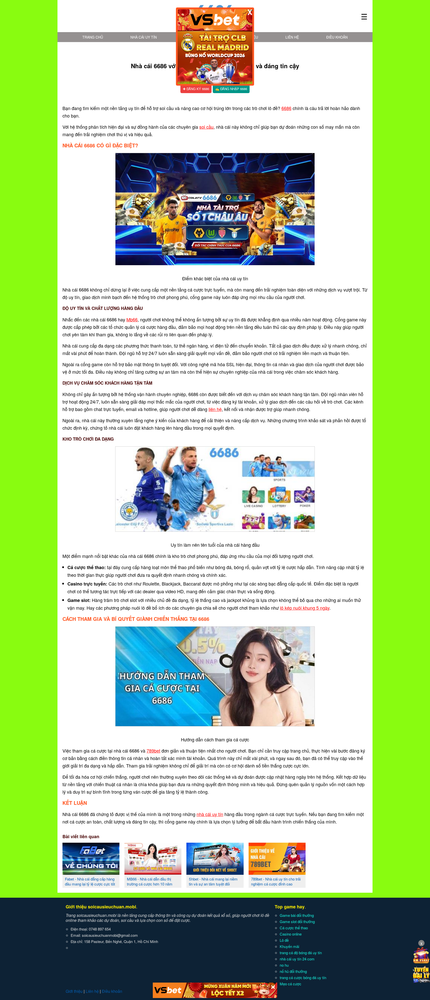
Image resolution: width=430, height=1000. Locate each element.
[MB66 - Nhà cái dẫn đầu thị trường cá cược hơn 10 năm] (152, 873)
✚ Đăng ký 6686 (196, 88)
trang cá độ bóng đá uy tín (301, 952)
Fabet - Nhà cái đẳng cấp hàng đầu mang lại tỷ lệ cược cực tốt (90, 881)
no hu (284, 965)
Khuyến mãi (289, 946)
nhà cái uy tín (210, 814)
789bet (153, 750)
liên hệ (215, 409)
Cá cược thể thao (294, 927)
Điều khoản (337, 37)
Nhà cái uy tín (143, 37)
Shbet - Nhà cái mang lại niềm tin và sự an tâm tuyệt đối (213, 881)
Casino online (291, 934)
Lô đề (284, 940)
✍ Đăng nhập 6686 (231, 88)
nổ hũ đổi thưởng (293, 971)
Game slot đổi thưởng (297, 921)
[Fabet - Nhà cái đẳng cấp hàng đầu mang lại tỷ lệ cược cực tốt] (90, 873)
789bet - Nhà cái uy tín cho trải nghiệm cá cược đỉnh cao (276, 881)
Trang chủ (92, 37)
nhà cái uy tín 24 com (297, 958)
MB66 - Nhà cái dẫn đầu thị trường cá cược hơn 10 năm (149, 881)
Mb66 (132, 319)
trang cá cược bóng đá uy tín (303, 977)
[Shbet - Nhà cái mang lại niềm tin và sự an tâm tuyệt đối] (214, 873)
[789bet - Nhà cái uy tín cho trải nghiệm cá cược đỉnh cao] (277, 873)
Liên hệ (292, 37)
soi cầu (206, 126)
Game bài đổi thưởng (297, 915)
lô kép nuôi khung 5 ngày (304, 607)
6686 (286, 108)
